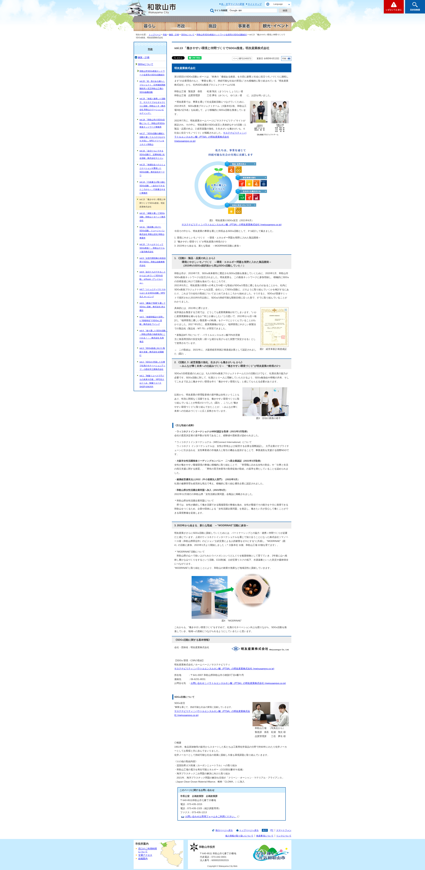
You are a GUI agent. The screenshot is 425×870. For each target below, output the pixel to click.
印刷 (284, 58)
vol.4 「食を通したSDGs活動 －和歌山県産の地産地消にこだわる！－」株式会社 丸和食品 (153, 336)
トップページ (155, 34)
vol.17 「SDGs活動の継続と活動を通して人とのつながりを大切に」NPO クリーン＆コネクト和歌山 (152, 139)
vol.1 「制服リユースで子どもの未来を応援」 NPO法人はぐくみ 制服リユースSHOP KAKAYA (151, 381)
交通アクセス (145, 855)
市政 (165, 34)
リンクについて (283, 836)
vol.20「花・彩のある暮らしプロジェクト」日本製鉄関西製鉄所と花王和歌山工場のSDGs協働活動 (152, 86)
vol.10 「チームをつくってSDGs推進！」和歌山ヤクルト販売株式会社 (152, 248)
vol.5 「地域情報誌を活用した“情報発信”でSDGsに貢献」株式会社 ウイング (151, 320)
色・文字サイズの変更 (232, 4)
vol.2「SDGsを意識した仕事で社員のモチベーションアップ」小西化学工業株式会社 (152, 365)
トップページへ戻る (249, 830)
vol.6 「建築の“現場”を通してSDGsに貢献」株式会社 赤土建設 (152, 307)
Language (278, 4)
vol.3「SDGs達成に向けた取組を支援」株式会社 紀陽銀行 (152, 352)
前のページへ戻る (224, 830)
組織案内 (143, 858)
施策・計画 (174, 34)
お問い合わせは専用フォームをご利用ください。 (210, 816)
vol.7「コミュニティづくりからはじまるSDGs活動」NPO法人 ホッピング (152, 293)
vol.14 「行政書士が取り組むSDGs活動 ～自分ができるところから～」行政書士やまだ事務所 (152, 187)
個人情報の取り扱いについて (239, 836)
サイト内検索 (220, 10)
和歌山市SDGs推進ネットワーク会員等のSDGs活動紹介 (222, 34)
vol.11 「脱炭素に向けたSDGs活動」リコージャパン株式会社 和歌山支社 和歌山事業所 (152, 232)
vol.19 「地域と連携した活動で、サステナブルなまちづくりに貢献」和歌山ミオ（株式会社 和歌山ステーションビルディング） (152, 105)
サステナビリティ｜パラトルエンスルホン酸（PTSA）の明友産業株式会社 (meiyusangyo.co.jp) (210, 137)
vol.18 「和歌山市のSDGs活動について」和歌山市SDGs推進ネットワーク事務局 (152, 123)
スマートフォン (283, 830)
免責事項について (264, 836)
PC (271, 830)
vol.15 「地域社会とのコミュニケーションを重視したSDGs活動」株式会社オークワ (152, 170)
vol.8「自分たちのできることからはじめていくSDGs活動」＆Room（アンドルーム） (152, 277)
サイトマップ (255, 4)
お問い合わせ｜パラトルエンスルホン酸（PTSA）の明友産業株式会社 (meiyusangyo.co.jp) (238, 683)
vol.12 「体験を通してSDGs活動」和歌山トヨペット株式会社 (152, 217)
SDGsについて (187, 34)
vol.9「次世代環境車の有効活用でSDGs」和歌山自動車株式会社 (152, 262)
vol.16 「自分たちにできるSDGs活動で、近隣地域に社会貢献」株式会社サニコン (152, 154)
